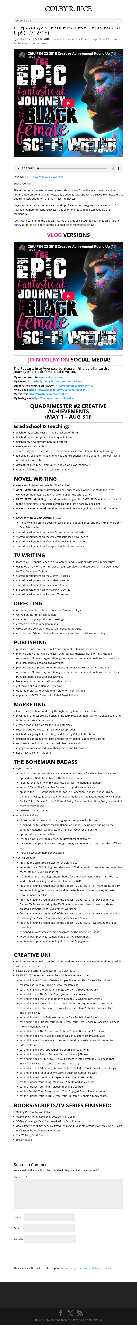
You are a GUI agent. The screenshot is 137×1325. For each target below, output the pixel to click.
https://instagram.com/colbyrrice (52, 398)
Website (18, 1239)
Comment (20, 1177)
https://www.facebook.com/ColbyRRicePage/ (57, 389)
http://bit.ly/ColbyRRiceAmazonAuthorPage (55, 381)
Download (57, 176)
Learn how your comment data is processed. (87, 1268)
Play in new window (36, 176)
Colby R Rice (24, 39)
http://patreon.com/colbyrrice (74, 385)
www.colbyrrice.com (51, 377)
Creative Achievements (66, 39)
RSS (29, 183)
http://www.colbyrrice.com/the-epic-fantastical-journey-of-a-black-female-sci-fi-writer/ (63, 370)
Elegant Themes (60, 1320)
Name (18, 1217)
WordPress (95, 1320)
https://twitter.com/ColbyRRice (48, 394)
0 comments (40, 43)
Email (18, 1228)
